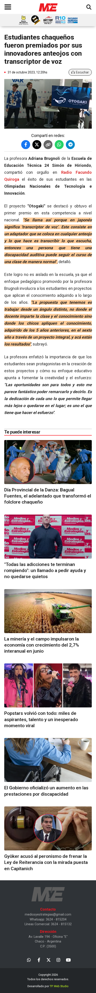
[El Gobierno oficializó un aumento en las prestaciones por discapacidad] (48, 760)
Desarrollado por (48, 986)
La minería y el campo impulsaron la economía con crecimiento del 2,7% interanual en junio (41, 645)
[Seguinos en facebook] (39, 960)
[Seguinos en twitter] (48, 960)
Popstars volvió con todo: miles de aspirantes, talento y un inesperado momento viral (41, 719)
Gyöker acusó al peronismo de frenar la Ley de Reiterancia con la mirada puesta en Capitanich (46, 862)
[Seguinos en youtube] (68, 960)
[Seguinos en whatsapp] (29, 960)
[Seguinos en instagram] (58, 960)
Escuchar (82, 72)
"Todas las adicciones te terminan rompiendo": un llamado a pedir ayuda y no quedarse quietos (45, 570)
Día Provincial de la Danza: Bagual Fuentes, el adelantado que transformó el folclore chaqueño (47, 496)
